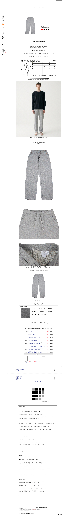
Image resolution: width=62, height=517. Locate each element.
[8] (40, 381)
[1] (34, 381)
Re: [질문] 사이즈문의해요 (20, 369)
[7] (39, 381)
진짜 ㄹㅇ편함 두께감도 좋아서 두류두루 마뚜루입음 (34, 337)
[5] (37, 381)
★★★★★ (38, 361)
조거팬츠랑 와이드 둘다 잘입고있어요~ (33, 351)
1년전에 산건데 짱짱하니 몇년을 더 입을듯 (33, 349)
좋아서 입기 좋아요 (30, 331)
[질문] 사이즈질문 (18, 370)
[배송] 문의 (17, 379)
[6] (38, 381)
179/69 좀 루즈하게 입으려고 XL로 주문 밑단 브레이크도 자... (36, 352)
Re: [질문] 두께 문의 (19, 376)
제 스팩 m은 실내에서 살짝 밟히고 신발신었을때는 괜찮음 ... (35, 348)
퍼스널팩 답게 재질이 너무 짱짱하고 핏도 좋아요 (34, 343)
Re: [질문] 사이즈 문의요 (20, 378)
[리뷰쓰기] (25, 362)
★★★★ (35, 361)
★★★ (32, 361)
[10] (42, 381)
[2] (35, 381)
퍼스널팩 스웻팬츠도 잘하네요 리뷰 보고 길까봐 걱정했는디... (36, 346)
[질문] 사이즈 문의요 (18, 377)
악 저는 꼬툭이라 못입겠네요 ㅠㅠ (32, 334)
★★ (29, 361)
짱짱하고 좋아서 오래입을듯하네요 (32, 340)
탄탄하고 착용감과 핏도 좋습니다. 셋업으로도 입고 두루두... (35, 345)
